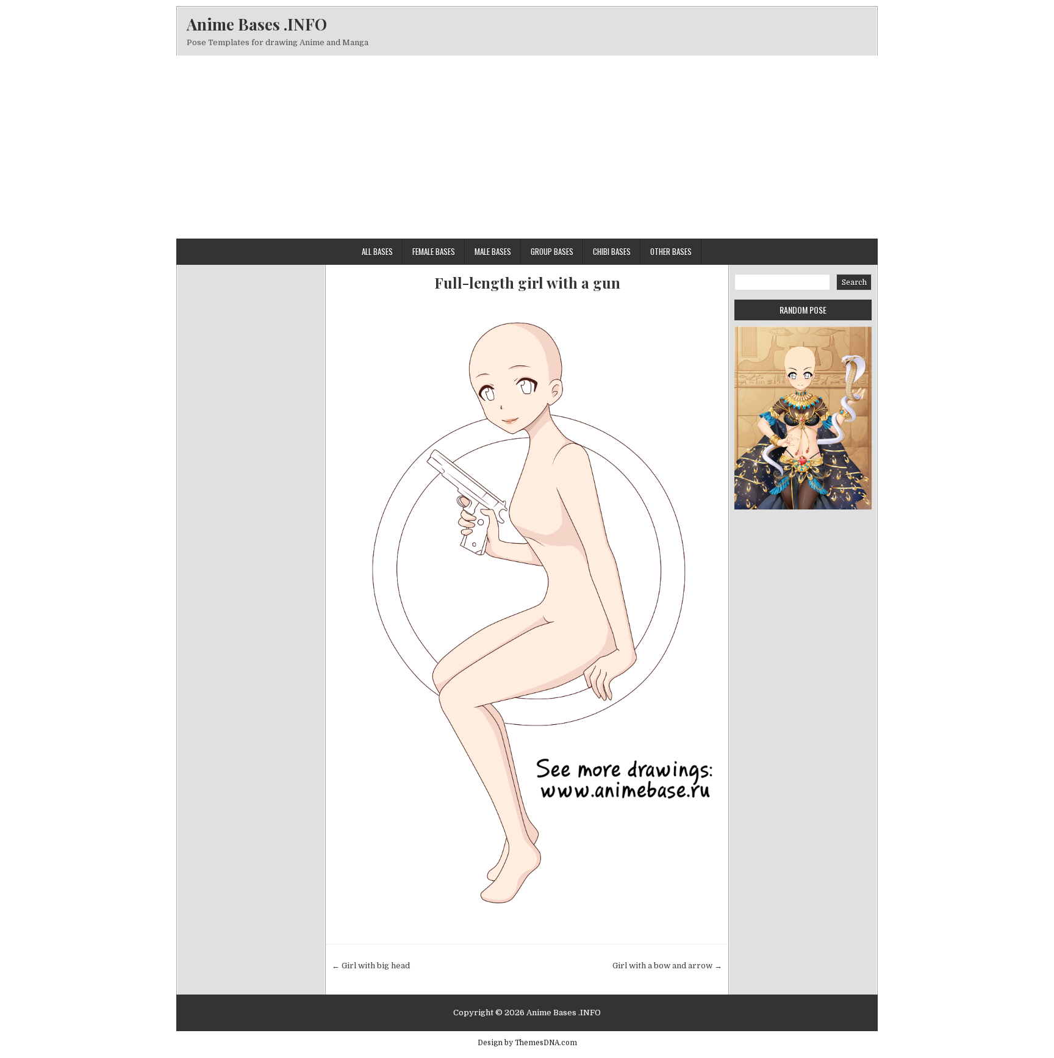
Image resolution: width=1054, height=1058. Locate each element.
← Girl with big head (371, 965)
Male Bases (493, 251)
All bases (377, 251)
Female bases (433, 251)
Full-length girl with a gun (527, 283)
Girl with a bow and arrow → (667, 965)
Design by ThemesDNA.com (527, 1042)
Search (854, 282)
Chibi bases (612, 251)
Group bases (552, 251)
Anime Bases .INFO (257, 24)
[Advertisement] (527, 147)
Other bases (671, 251)
